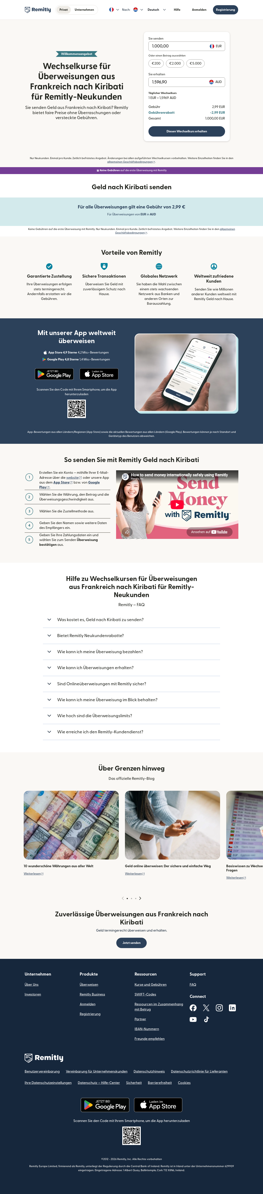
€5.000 (195, 63)
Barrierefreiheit (160, 1082)
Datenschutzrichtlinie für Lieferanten (199, 1071)
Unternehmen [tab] (84, 9)
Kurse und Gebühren (151, 984)
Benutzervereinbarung (42, 1071)
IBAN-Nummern (147, 1029)
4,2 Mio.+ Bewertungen (79, 353)
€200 (156, 63)
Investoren (33, 994)
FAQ (193, 984)
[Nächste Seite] (140, 898)
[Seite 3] (136, 898)
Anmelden (199, 9)
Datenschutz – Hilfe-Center (99, 1082)
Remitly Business (92, 994)
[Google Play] (54, 374)
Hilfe (177, 9)
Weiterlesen (34, 873)
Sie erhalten (156, 74)
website (74, 477)
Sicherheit (134, 1082)
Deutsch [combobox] (153, 9)
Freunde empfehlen (150, 1038)
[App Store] (99, 374)
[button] (114, 9)
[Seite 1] (127, 898)
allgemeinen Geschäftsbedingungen (131, 162)
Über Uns (32, 984)
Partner (140, 1019)
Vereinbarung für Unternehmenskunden (96, 1071)
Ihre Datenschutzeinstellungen (48, 1082)
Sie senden (155, 38)
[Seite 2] (131, 898)
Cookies (184, 1082)
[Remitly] (38, 10)
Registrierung (225, 9)
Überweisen (89, 984)
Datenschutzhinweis (149, 1071)
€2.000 (175, 63)
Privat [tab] (63, 9)
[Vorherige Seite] (123, 898)
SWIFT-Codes (145, 994)
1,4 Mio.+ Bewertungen (79, 360)
